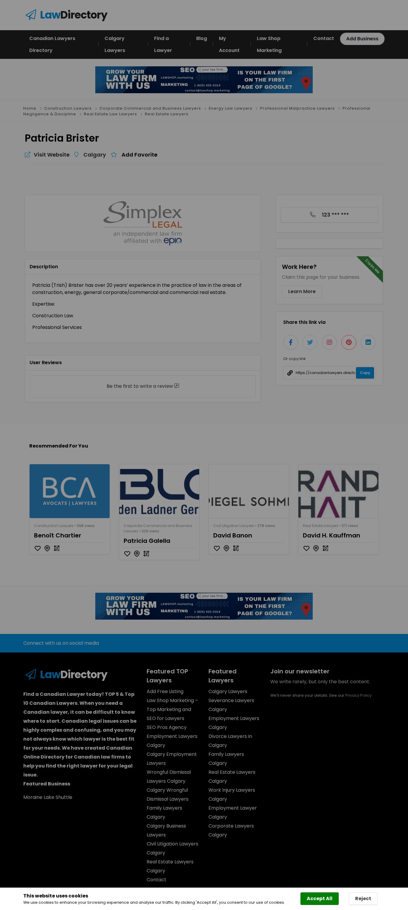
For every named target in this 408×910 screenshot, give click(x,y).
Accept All (319, 898)
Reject (363, 898)
